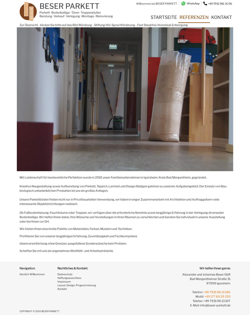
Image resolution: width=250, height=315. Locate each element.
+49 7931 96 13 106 (216, 292)
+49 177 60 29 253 (217, 296)
